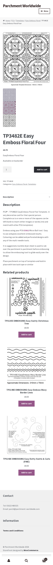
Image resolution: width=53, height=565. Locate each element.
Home (8, 20)
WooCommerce (31, 550)
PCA (13, 20)
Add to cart (42, 169)
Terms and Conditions (13, 530)
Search (26, 560)
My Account (9, 560)
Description (8, 197)
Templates (20, 20)
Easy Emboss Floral (32, 20)
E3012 (26, 230)
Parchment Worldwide (22, 5)
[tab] (26, 197)
